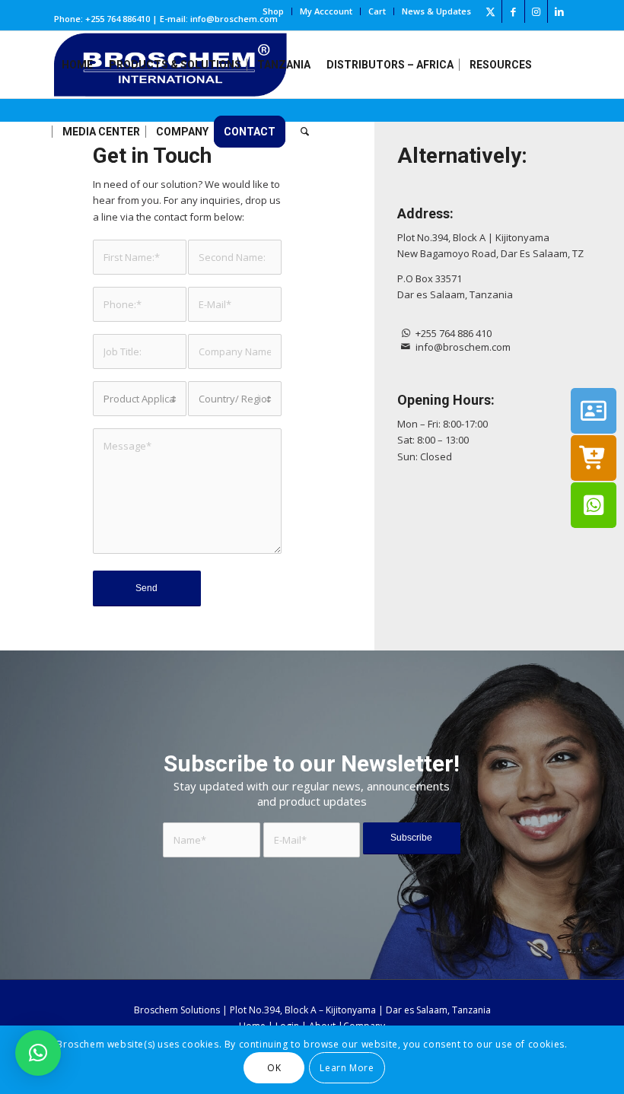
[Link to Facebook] (513, 11)
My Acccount (326, 11)
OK (274, 1067)
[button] (38, 1053)
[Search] (305, 131)
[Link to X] (490, 11)
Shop (273, 11)
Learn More (347, 1067)
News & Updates (436, 11)
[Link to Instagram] (536, 11)
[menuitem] (273, 11)
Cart (377, 11)
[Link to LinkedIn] (559, 11)
